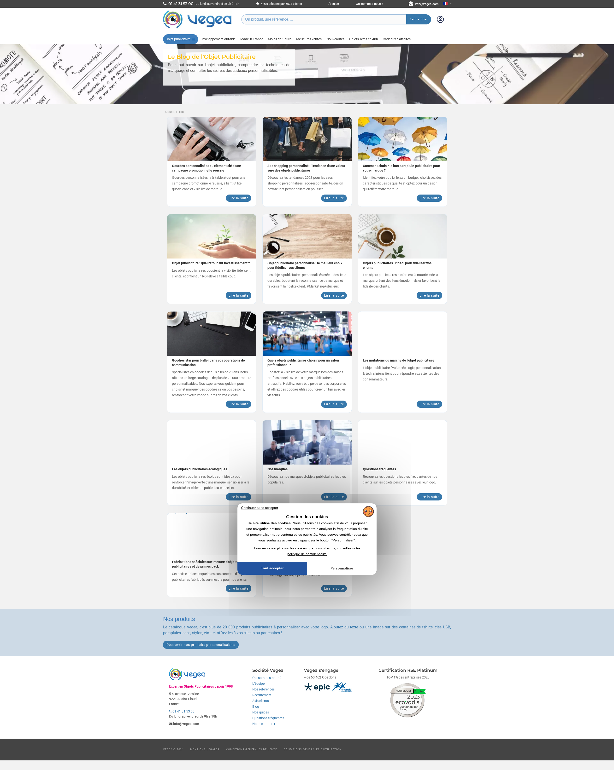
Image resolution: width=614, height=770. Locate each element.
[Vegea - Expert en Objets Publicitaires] (197, 28)
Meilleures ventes (309, 39)
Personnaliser (342, 568)
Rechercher (419, 19)
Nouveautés (335, 39)
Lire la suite (238, 198)
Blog (255, 706)
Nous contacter (263, 724)
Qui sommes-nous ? (369, 4)
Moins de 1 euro (279, 39)
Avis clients (260, 701)
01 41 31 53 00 (183, 711)
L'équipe (333, 4)
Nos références (263, 689)
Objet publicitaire (177, 39)
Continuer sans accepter (259, 508)
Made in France (251, 39)
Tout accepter (272, 568)
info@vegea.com (426, 4)
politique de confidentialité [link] (307, 554)
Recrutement (262, 695)
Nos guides (260, 712)
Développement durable (218, 39)
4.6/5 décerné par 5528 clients (281, 4)
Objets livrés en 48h (363, 39)
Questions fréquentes (268, 718)
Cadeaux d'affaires (397, 39)
